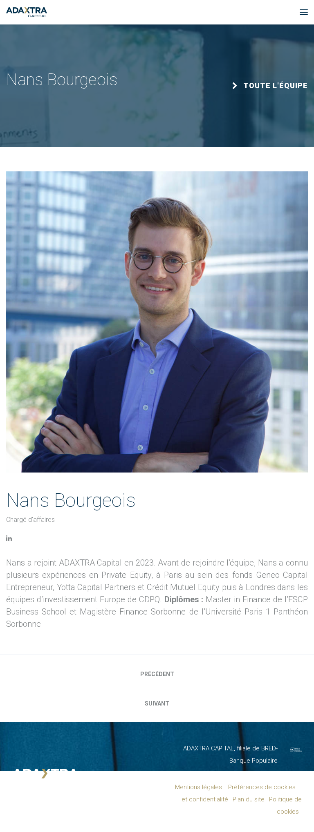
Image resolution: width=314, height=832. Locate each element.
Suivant (157, 703)
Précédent (157, 674)
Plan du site (249, 799)
